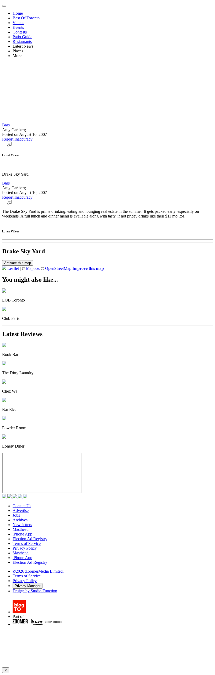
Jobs (16, 515)
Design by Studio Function (35, 591)
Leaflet (13, 268)
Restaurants (22, 41)
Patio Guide (22, 37)
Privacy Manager (27, 586)
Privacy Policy (25, 548)
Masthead (21, 529)
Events (18, 27)
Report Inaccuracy (17, 139)
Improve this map (88, 268)
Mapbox (33, 268)
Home (18, 13)
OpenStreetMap (58, 268)
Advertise (21, 510)
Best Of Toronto (26, 18)
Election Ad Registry (30, 539)
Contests (20, 32)
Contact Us (22, 506)
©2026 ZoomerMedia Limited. (38, 571)
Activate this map (17, 263)
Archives (20, 520)
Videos (18, 22)
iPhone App (22, 534)
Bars (6, 125)
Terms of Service (27, 543)
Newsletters (22, 524)
